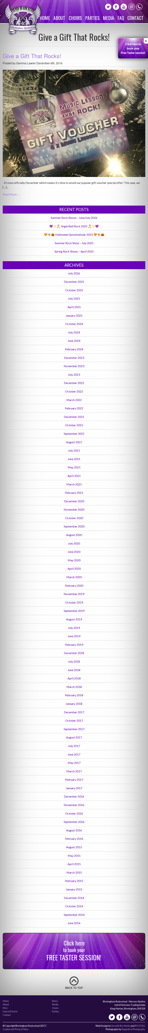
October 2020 (74, 518)
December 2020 (74, 501)
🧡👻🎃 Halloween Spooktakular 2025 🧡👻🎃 (74, 234)
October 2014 (74, 906)
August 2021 (74, 442)
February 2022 (74, 408)
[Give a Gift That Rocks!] (74, 124)
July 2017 (74, 746)
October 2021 (74, 425)
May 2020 (74, 560)
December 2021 (74, 416)
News (55, 1001)
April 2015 (74, 864)
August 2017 (74, 737)
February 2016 (74, 838)
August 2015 (74, 847)
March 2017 (74, 771)
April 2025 (74, 307)
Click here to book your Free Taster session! (133, 48)
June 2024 (74, 340)
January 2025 (74, 315)
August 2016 (74, 830)
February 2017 (74, 779)
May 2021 (74, 467)
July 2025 (74, 298)
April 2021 (74, 475)
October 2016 (74, 813)
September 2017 (74, 729)
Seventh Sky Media (120, 1025)
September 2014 (74, 914)
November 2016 (74, 805)
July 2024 (74, 332)
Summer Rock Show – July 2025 (74, 243)
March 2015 (74, 872)
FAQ (120, 17)
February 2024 (74, 349)
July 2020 (74, 543)
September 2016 (74, 821)
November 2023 (74, 366)
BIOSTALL (140, 1025)
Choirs (75, 17)
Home (45, 17)
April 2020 (74, 568)
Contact (135, 17)
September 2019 (74, 610)
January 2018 (74, 703)
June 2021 (74, 459)
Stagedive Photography (133, 1029)
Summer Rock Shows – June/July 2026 (74, 217)
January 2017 (74, 788)
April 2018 (74, 678)
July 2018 (74, 661)
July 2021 (74, 450)
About (59, 17)
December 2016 (74, 796)
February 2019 (74, 644)
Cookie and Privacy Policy (16, 1029)
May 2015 (74, 855)
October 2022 (74, 391)
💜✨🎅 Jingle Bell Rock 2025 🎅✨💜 (74, 226)
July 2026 (74, 273)
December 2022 (74, 383)
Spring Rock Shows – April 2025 (74, 251)
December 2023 (74, 357)
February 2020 (74, 585)
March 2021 (74, 484)
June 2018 (74, 670)
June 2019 (74, 636)
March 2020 (74, 577)
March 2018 (74, 686)
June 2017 (74, 754)
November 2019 (74, 594)
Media (108, 17)
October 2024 (74, 323)
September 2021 (74, 433)
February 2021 (74, 492)
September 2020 (74, 526)
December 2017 (74, 712)
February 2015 (74, 880)
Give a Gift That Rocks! (32, 56)
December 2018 (74, 653)
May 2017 (74, 762)
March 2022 (74, 400)
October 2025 (74, 290)
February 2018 (74, 695)
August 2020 (74, 535)
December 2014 (74, 898)
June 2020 (74, 551)
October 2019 (74, 602)
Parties (92, 17)
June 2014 (74, 923)
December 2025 (74, 281)
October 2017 (74, 720)
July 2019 (74, 627)
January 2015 (74, 889)
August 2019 (74, 619)
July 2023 (74, 374)
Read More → (11, 194)
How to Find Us (10, 1011)
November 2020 (74, 509)
